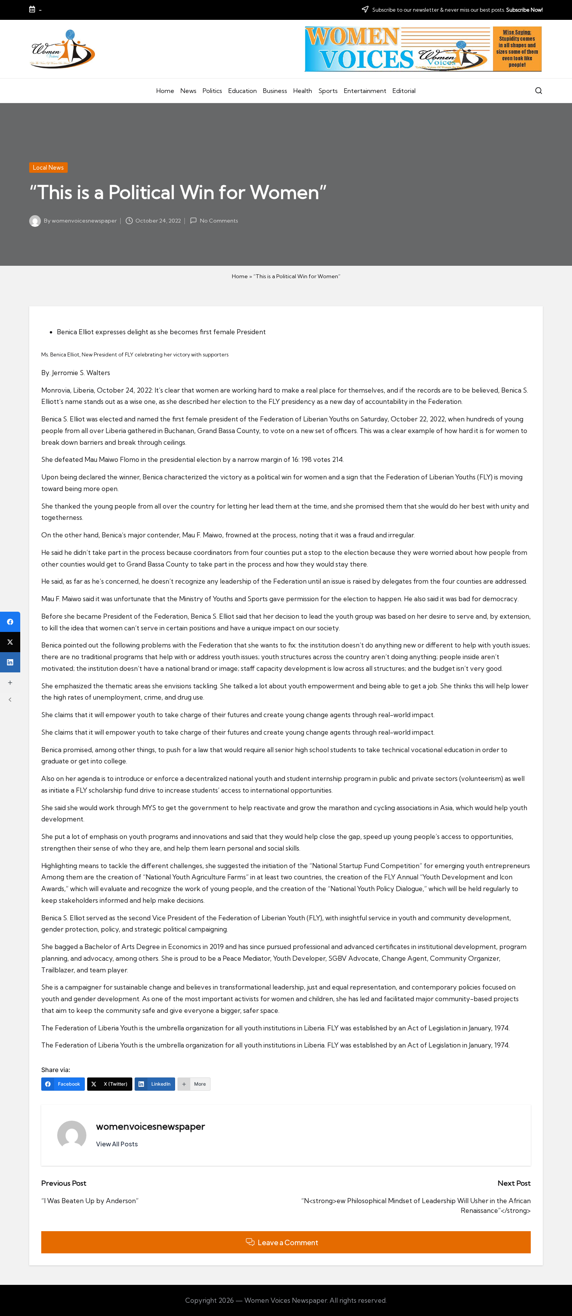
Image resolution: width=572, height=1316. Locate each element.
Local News (48, 167)
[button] (117, 1144)
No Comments (219, 220)
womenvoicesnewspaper (150, 1126)
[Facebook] (10, 622)
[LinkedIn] (10, 662)
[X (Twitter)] (10, 642)
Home (240, 276)
